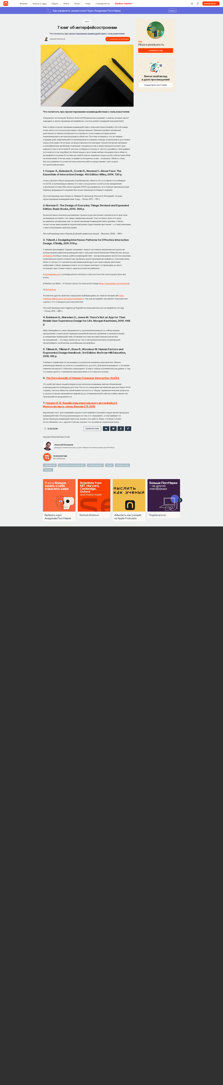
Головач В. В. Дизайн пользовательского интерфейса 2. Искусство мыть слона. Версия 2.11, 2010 (80, 404)
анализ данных (95, 465)
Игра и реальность (151, 44)
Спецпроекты (103, 3)
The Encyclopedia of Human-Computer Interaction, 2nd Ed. (82, 377)
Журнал (24, 3)
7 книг (109, 465)
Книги (66, 3)
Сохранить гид (156, 50)
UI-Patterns (50, 289)
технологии (60, 456)
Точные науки (122, 465)
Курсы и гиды (39, 3)
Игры (77, 3)
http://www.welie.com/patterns (114, 283)
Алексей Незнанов (57, 39)
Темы (87, 3)
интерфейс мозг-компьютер (72, 465)
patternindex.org (52, 274)
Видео (55, 3)
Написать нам (92, 429)
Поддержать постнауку (155, 85)
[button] (180, 500)
